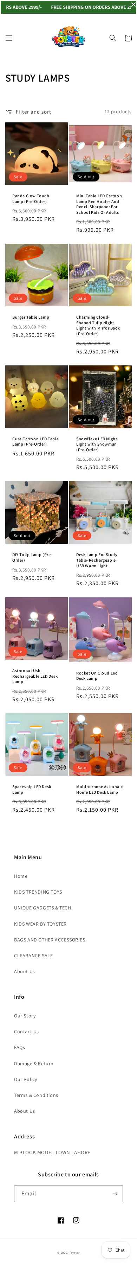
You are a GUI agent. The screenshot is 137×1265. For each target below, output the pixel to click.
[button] (9, 38)
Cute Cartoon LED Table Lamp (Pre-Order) (35, 441)
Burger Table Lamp (30, 317)
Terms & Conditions (36, 1095)
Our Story (24, 1015)
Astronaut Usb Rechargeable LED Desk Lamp (35, 676)
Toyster (74, 1252)
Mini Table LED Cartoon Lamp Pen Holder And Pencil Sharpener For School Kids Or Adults (99, 204)
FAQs (19, 1047)
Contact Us (26, 1031)
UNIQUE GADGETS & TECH (42, 908)
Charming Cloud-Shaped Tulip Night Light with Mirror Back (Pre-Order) (98, 325)
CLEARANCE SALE (33, 955)
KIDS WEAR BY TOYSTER (40, 924)
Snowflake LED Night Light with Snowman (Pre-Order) (96, 444)
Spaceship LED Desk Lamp (31, 789)
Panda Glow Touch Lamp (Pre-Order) (31, 198)
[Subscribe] (115, 1194)
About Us (24, 971)
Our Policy (25, 1079)
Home (20, 876)
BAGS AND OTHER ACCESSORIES (49, 940)
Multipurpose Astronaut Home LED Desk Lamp (100, 789)
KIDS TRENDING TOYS (38, 892)
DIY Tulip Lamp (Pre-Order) (32, 557)
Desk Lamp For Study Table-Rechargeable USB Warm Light (96, 560)
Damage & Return (34, 1063)
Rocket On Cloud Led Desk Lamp (97, 675)
